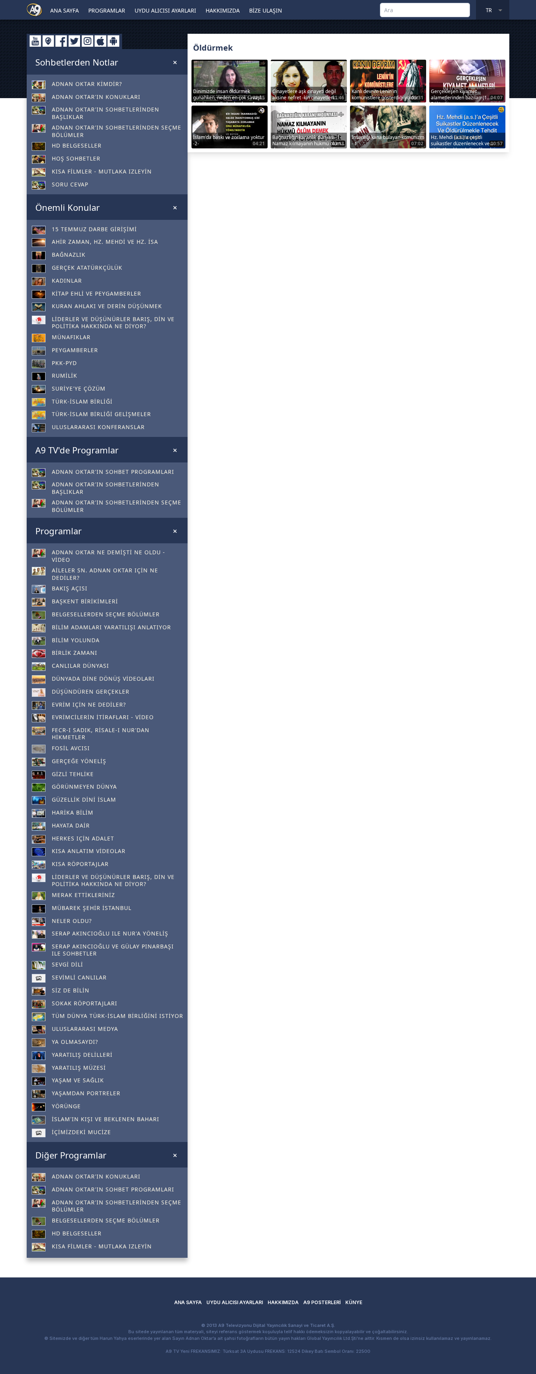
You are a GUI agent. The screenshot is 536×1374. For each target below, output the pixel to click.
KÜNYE (353, 1302)
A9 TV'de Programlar (77, 450)
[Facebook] (61, 41)
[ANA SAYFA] (34, 9)
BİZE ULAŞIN (265, 10)
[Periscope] (48, 41)
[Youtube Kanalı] (35, 41)
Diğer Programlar (70, 1155)
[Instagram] (87, 41)
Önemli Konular (67, 207)
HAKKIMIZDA (223, 10)
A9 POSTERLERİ (322, 1302)
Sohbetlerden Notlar (76, 62)
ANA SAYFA (64, 10)
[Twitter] (74, 41)
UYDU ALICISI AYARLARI (165, 10)
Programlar (58, 531)
